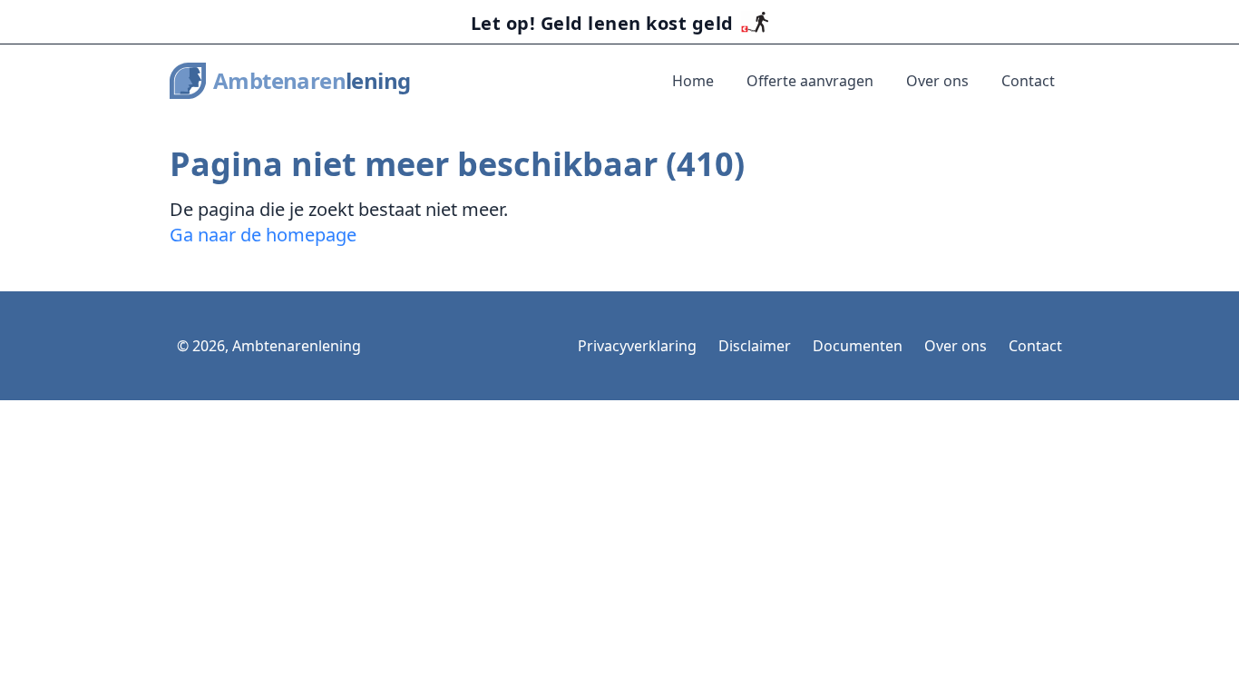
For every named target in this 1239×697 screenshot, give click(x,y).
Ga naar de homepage (263, 234)
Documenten (857, 346)
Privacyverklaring (637, 346)
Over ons (937, 81)
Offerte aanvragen (809, 81)
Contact (1028, 81)
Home (693, 81)
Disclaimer (754, 346)
